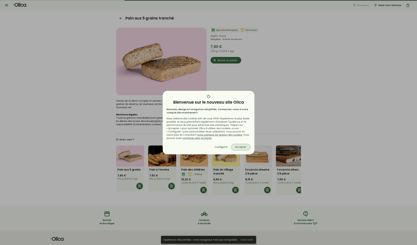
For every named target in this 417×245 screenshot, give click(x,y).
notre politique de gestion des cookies (219, 134)
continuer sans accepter (197, 138)
